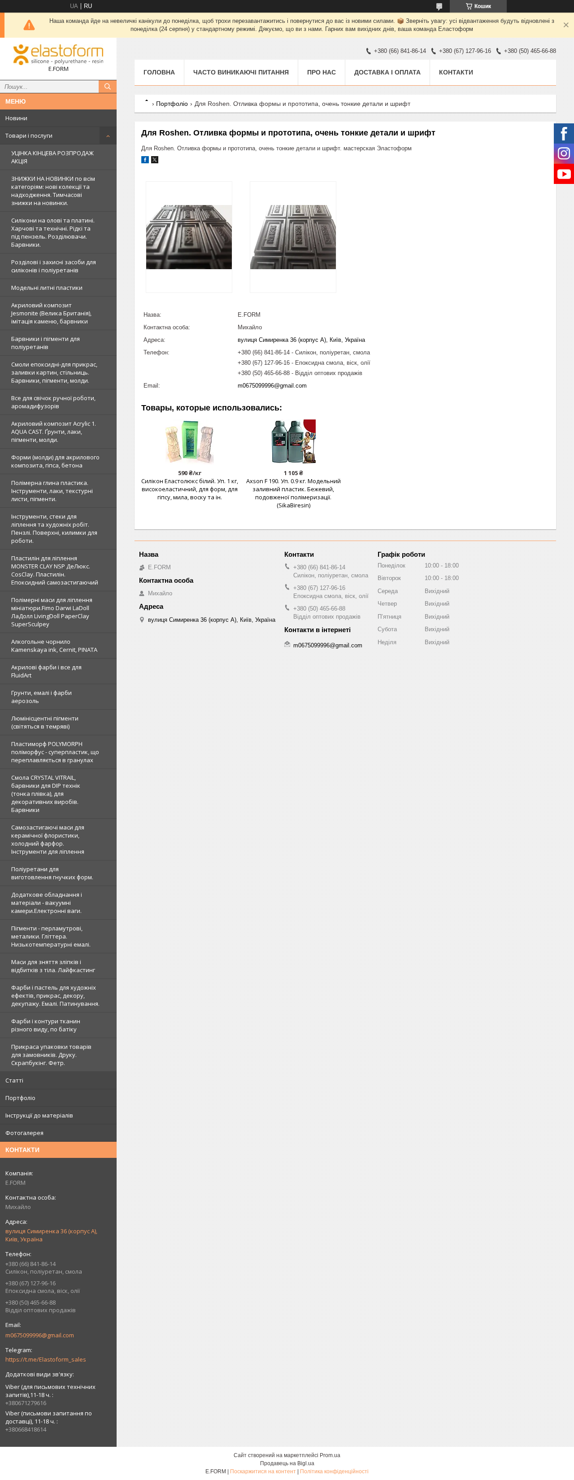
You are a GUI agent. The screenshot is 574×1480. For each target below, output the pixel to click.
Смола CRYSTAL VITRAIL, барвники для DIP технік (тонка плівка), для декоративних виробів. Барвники (45, 793)
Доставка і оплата (387, 72)
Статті (14, 1080)
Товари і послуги (28, 135)
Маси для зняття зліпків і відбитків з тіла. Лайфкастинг (53, 966)
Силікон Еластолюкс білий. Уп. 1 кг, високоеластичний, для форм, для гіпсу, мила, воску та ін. (189, 489)
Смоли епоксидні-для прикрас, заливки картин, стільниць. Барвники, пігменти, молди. (54, 372)
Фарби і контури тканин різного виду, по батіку (45, 1025)
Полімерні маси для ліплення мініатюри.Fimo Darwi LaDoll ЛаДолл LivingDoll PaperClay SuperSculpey (51, 612)
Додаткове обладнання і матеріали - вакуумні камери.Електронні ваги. (46, 903)
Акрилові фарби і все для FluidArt (46, 671)
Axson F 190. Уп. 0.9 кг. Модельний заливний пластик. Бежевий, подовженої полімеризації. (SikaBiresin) (293, 493)
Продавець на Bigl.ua (287, 1463)
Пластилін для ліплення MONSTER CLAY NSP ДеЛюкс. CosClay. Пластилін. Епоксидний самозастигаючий (54, 570)
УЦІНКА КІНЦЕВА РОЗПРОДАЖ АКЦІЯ (52, 157)
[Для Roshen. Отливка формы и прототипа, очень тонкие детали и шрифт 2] (293, 237)
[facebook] (145, 161)
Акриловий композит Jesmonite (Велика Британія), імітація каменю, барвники (51, 313)
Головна (159, 72)
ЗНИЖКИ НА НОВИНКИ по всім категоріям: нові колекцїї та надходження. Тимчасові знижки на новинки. (53, 191)
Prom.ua (330, 1455)
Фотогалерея (24, 1133)
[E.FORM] (58, 54)
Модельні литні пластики (47, 288)
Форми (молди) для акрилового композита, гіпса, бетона (55, 461)
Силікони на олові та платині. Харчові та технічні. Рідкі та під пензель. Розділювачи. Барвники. (53, 232)
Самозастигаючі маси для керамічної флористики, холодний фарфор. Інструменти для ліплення (47, 839)
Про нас (321, 72)
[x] (154, 161)
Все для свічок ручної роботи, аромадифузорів (53, 402)
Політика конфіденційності (334, 1471)
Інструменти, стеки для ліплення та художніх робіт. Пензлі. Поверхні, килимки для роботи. (54, 528)
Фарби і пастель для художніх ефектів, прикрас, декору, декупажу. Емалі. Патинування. (55, 995)
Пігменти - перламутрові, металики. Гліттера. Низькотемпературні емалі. (51, 936)
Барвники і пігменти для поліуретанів (45, 343)
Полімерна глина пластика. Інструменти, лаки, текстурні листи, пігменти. (52, 491)
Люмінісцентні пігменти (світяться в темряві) (44, 722)
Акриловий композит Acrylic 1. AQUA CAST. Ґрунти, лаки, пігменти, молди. (53, 431)
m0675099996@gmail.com (39, 1335)
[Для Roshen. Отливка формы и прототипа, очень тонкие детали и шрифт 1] (189, 237)
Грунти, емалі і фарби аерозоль (41, 697)
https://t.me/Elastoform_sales (45, 1359)
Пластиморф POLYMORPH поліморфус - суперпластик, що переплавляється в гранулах (55, 752)
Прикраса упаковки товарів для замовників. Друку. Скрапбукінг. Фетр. (51, 1055)
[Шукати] (108, 86)
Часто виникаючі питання (241, 72)
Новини (16, 118)
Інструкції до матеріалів (39, 1115)
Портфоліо (20, 1098)
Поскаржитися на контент (263, 1471)
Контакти (456, 72)
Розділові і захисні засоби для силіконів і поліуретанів (53, 266)
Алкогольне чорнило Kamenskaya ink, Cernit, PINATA (54, 645)
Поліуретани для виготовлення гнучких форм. (52, 873)
